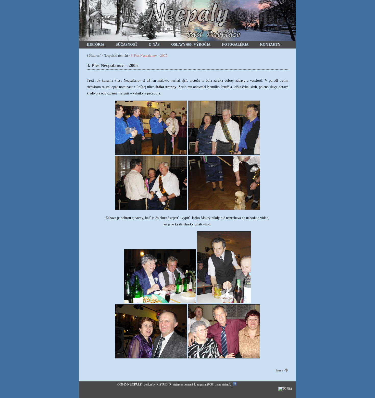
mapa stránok (223, 384)
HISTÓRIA (95, 44)
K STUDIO (163, 384)
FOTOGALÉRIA (235, 44)
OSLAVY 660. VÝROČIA (190, 44)
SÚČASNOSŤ (126, 44)
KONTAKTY (270, 44)
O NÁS (154, 44)
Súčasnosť (94, 55)
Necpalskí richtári (116, 55)
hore (279, 370)
